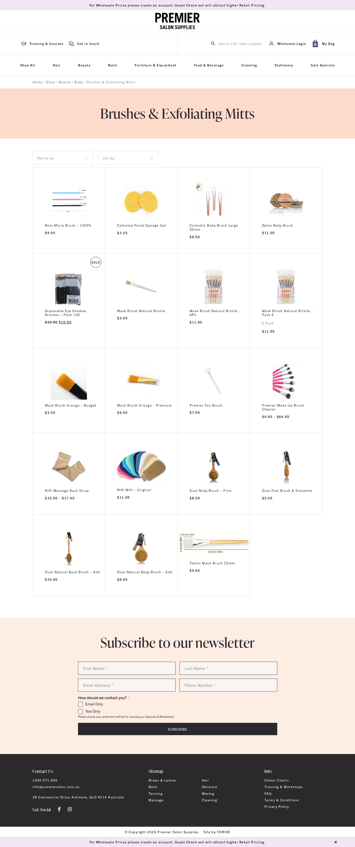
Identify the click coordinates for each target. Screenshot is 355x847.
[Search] (213, 43)
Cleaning (249, 65)
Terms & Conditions (281, 800)
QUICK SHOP (141, 200)
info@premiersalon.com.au (56, 786)
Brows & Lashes (162, 780)
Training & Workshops (283, 786)
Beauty (84, 65)
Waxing (208, 793)
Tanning (156, 793)
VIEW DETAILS (69, 246)
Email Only (94, 704)
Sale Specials (323, 65)
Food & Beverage (209, 65)
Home (38, 82)
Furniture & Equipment (155, 65)
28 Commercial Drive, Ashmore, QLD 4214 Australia (78, 797)
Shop (50, 82)
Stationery (284, 65)
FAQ (268, 793)
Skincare (209, 786)
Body (78, 82)
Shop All (28, 65)
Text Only (92, 711)
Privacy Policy (276, 806)
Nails (112, 65)
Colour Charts (276, 780)
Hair (57, 65)
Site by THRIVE (217, 831)
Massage (156, 800)
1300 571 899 (45, 780)
